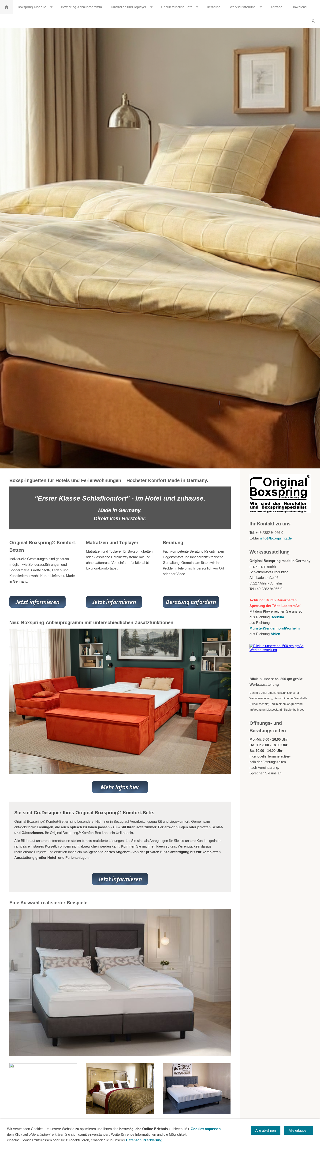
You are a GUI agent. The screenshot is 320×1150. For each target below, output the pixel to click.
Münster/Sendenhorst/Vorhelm (274, 628)
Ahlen (275, 634)
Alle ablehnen (265, 1130)
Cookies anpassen (206, 1129)
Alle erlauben (298, 1130)
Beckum (277, 617)
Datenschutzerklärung (144, 1140)
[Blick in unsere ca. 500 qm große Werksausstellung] (280, 659)
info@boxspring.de (276, 538)
